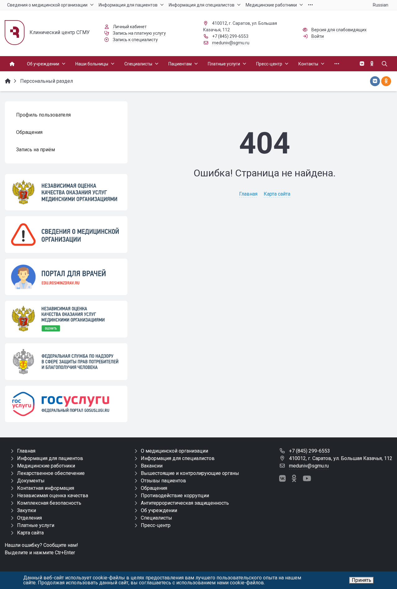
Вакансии (152, 466)
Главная (248, 194)
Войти (317, 36)
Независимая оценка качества (52, 495)
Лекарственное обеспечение (51, 473)
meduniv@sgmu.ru (230, 42)
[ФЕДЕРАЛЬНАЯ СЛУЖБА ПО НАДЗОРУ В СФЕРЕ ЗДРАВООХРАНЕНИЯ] (66, 361)
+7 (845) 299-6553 (230, 36)
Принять (361, 580)
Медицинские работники (46, 466)
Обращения (154, 488)
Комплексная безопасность (49, 503)
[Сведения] (66, 234)
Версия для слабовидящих (339, 29)
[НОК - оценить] (66, 319)
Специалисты (156, 518)
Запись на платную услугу (139, 33)
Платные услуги (35, 525)
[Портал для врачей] (66, 277)
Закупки (26, 510)
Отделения (29, 518)
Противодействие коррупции (175, 495)
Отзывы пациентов (163, 481)
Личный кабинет (130, 26)
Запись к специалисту (135, 39)
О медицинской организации (174, 451)
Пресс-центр (156, 525)
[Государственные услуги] (66, 404)
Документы (31, 481)
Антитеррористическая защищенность (185, 503)
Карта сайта (277, 194)
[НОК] (66, 192)
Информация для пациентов (50, 458)
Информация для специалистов (178, 458)
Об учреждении (159, 510)
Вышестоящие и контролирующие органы (190, 473)
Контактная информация (45, 488)
